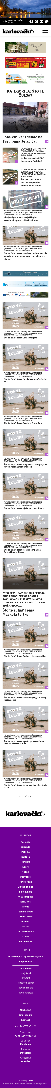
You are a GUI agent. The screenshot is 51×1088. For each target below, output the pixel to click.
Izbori (25, 936)
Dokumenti (25, 968)
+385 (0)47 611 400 (25, 1035)
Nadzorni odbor (26, 982)
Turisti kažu (25, 881)
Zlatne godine (25, 886)
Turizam (25, 861)
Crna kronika (25, 916)
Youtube (25, 1061)
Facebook (25, 1044)
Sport (25, 866)
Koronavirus (25, 941)
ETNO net (25, 901)
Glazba (25, 926)
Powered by (25, 1081)
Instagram (25, 1052)
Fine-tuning (25, 891)
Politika (25, 851)
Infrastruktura (25, 931)
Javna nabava (26, 987)
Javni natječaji (26, 992)
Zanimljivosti (26, 911)
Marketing (25, 1010)
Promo (25, 906)
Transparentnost (25, 961)
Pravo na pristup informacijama (25, 956)
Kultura (25, 856)
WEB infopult (25, 896)
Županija (25, 846)
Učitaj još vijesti (25, 796)
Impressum (25, 1015)
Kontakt (25, 1019)
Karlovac (25, 842)
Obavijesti (25, 876)
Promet (25, 921)
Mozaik (25, 871)
